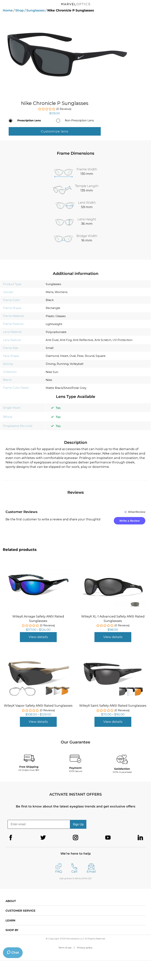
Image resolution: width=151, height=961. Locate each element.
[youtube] (108, 837)
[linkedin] (140, 837)
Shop (19, 10)
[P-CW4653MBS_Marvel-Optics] (75, 54)
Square (101, 356)
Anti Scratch (102, 340)
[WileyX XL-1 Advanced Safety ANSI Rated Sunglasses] (113, 566)
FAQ (58, 871)
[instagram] (75, 837)
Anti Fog (66, 340)
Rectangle (53, 308)
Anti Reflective (83, 340)
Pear (80, 356)
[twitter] (43, 837)
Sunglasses (35, 10)
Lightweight (54, 324)
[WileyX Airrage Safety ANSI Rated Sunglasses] (38, 565)
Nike (49, 380)
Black (50, 300)
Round (89, 356)
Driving (50, 364)
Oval (72, 356)
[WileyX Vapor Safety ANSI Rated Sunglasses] (38, 655)
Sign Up (78, 824)
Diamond (52, 356)
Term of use (65, 947)
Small (49, 348)
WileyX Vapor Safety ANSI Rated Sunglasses (38, 705)
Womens (61, 292)
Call (74, 871)
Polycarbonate (56, 332)
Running (63, 364)
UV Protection (122, 340)
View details (38, 637)
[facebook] (10, 837)
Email (91, 871)
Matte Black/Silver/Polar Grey (66, 388)
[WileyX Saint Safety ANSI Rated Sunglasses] (113, 655)
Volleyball (76, 364)
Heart (64, 356)
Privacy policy (84, 947)
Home (8, 10)
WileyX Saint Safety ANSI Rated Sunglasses (112, 705)
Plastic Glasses (56, 316)
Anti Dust (52, 340)
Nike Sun (52, 372)
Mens (49, 292)
